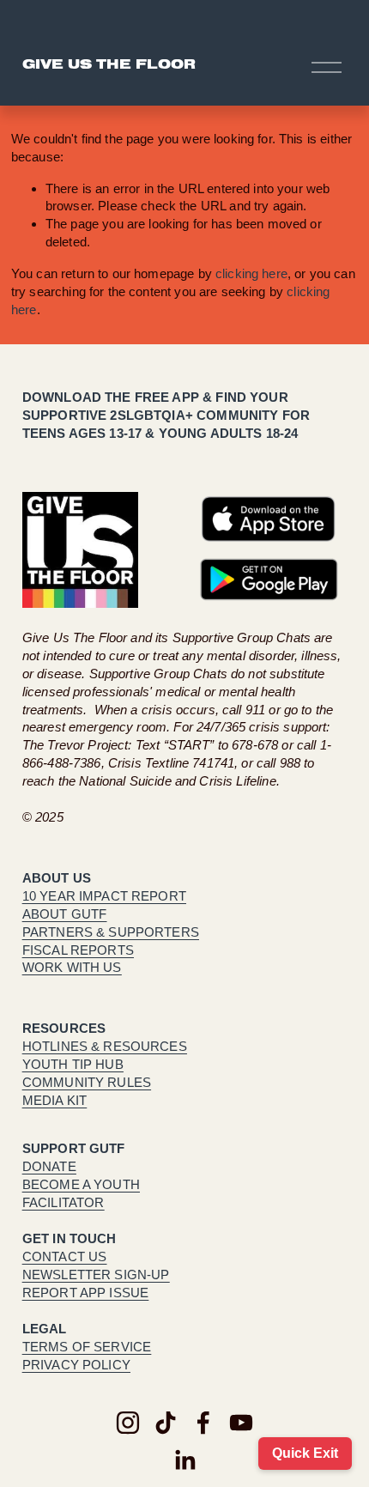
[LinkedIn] (184, 1460)
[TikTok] (166, 1423)
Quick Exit (305, 1453)
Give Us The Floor (109, 66)
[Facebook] (203, 1423)
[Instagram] (128, 1423)
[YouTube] (241, 1423)
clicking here (251, 273)
